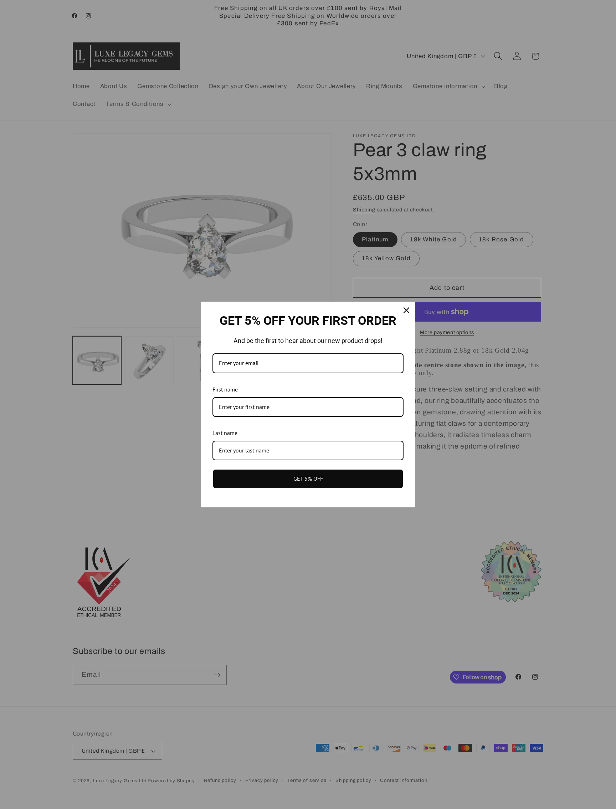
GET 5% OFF (308, 478)
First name (225, 389)
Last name (224, 432)
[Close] (406, 310)
